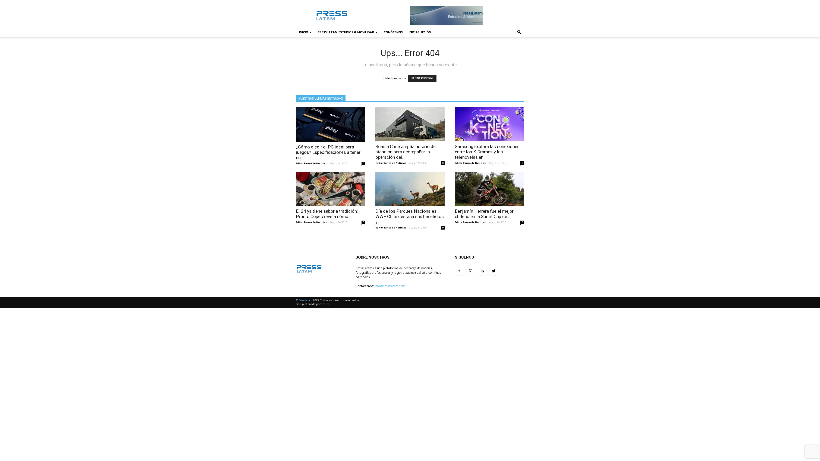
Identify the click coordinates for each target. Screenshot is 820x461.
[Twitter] (493, 271)
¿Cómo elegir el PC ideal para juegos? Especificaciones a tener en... (328, 152)
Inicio (303, 32)
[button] (519, 32)
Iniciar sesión (420, 32)
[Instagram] (470, 271)
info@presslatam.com (390, 286)
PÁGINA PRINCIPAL (422, 78)
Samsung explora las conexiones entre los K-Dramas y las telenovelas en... (487, 152)
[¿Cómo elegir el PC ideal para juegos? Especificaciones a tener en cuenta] (330, 124)
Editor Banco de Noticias (311, 163)
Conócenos (393, 32)
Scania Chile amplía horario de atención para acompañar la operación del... (405, 152)
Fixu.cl (325, 304)
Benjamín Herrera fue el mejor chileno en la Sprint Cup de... (484, 214)
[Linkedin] (482, 271)
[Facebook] (459, 271)
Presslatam (305, 300)
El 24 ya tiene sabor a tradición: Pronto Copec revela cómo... (327, 214)
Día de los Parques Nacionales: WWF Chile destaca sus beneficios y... (409, 216)
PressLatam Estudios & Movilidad (346, 32)
